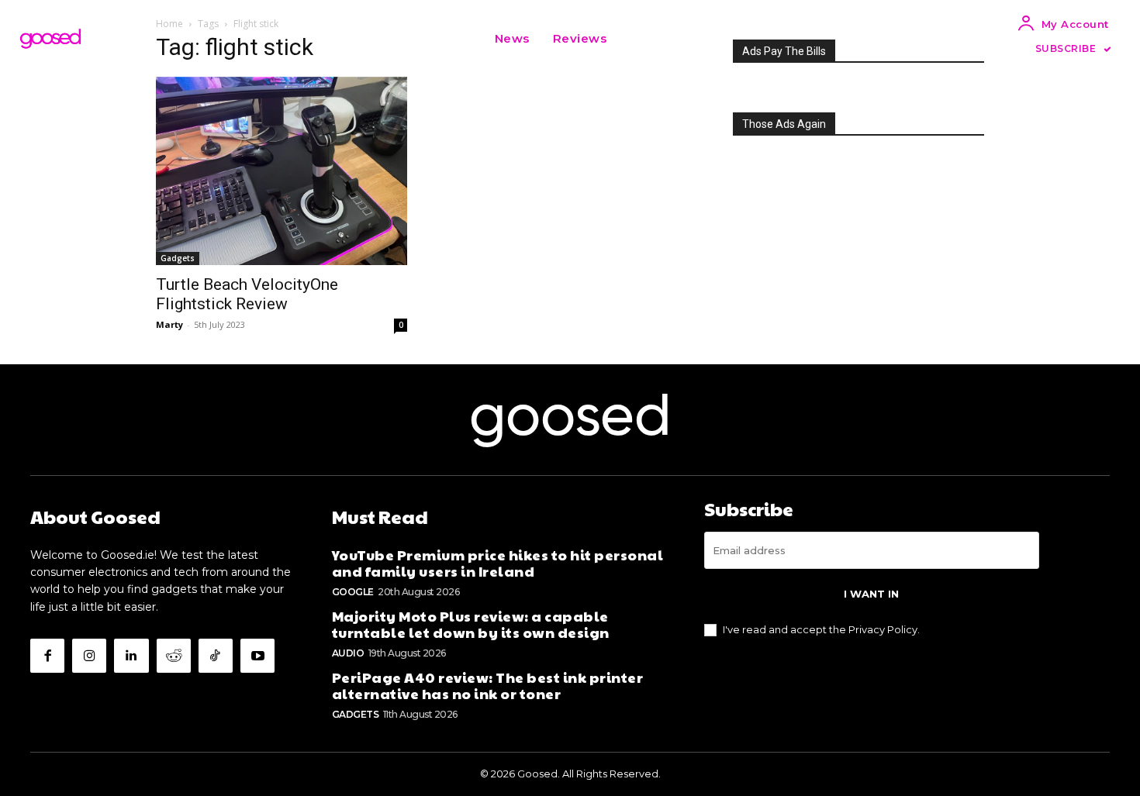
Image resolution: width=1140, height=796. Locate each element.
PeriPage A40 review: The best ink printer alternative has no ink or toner (488, 685)
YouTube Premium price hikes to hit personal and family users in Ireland (498, 563)
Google (353, 592)
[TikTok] (216, 656)
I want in (871, 594)
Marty (169, 324)
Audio (348, 653)
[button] (637, 38)
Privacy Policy (882, 629)
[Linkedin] (131, 656)
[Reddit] (174, 656)
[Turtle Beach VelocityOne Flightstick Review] (281, 171)
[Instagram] (89, 656)
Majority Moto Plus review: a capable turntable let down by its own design (471, 624)
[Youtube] (257, 656)
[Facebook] (47, 656)
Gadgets (178, 258)
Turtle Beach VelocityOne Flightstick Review (247, 294)
